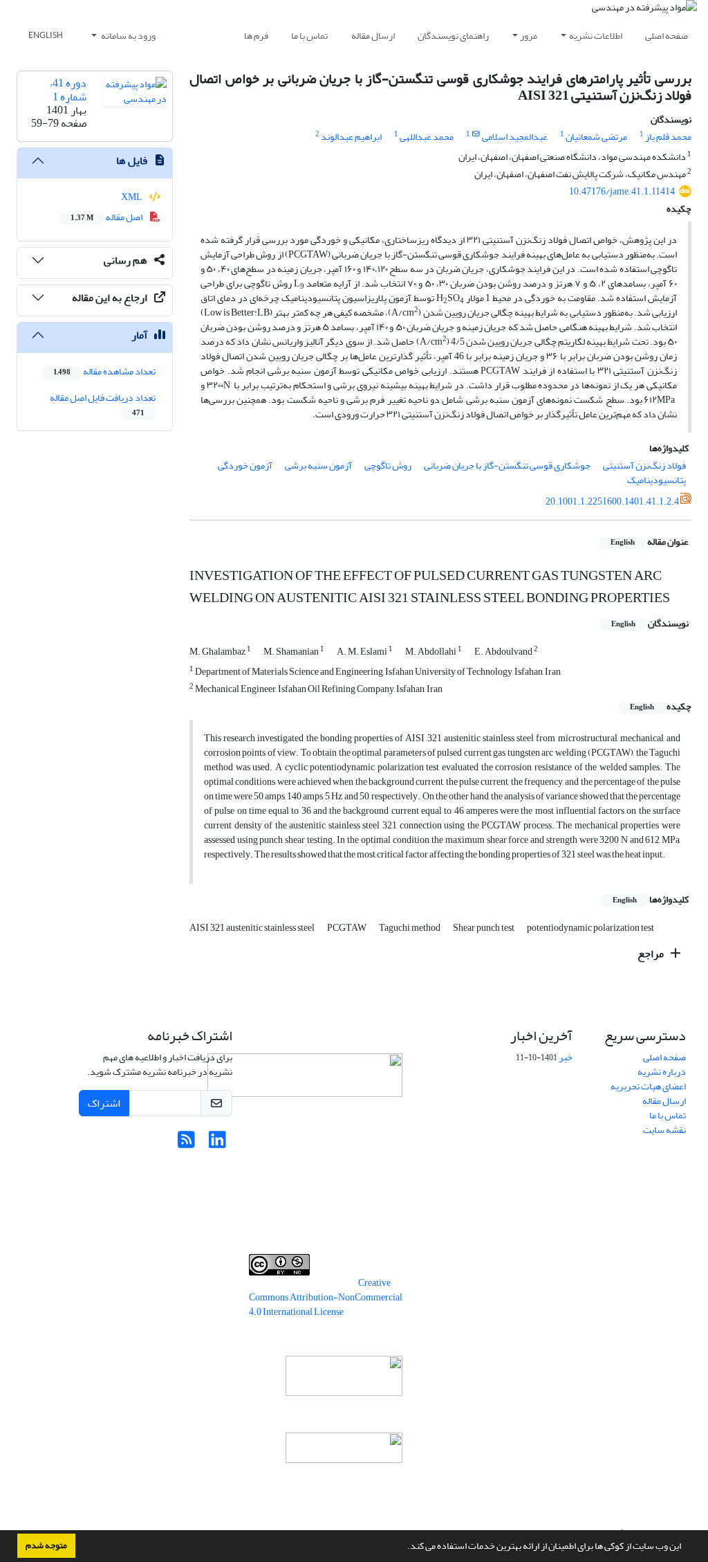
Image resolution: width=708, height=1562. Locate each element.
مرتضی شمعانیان (596, 136)
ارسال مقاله (373, 35)
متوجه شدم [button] (46, 1545)
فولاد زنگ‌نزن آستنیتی (644, 465)
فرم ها (256, 35)
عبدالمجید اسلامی (515, 136)
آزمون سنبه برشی (318, 465)
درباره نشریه (661, 1071)
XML (132, 197)
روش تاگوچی (387, 465)
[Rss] (186, 1143)
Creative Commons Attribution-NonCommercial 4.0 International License (325, 1297)
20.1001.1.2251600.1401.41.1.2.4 (612, 501)
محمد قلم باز (668, 136)
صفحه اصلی (666, 35)
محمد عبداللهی (427, 136)
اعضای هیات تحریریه (648, 1086)
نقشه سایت (664, 1129)
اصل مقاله (107, 217)
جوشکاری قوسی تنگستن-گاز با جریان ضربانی (507, 465)
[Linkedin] (217, 1143)
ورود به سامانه (128, 35)
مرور (528, 35)
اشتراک (104, 1103)
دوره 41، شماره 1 (68, 90)
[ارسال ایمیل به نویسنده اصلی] (476, 134)
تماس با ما (309, 35)
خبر (565, 1057)
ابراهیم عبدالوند (351, 136)
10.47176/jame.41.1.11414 (622, 191)
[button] (404, 1547)
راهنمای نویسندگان (453, 35)
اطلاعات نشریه (595, 35)
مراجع (651, 953)
